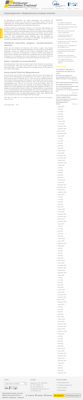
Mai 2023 (60, 202)
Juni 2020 (60, 280)
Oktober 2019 (61, 299)
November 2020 (62, 267)
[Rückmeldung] (1, 33)
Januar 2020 (61, 292)
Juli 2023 (60, 197)
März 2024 (60, 177)
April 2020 (60, 285)
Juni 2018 (60, 338)
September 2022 (62, 221)
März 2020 (60, 287)
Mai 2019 (60, 311)
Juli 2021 (60, 248)
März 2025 (60, 148)
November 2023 (62, 187)
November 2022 (62, 216)
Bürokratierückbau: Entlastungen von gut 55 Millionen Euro (67, 46)
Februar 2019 (61, 319)
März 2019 (60, 316)
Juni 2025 (60, 140)
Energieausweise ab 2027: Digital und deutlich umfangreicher (67, 42)
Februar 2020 (61, 289)
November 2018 (62, 326)
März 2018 (60, 346)
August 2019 (61, 304)
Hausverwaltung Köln (63, 382)
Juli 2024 (60, 167)
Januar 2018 (61, 350)
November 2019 (62, 297)
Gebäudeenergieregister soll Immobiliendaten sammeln (65, 35)
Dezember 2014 (62, 372)
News (17, 104)
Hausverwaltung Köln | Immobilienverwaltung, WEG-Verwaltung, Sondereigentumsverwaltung (20, 4)
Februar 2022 (61, 238)
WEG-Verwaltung (62, 387)
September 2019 (62, 302)
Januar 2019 (61, 321)
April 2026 (60, 116)
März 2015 (60, 370)
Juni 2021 (60, 250)
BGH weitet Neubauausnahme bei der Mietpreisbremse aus (67, 27)
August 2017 (61, 363)
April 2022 (60, 233)
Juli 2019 (60, 307)
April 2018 (60, 343)
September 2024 (62, 162)
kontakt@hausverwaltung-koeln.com (39, 388)
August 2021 (61, 245)
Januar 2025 (61, 153)
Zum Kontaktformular (35, 390)
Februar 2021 (61, 260)
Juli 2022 (60, 226)
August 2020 (61, 275)
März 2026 (60, 118)
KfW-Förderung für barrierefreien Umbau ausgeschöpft (66, 31)
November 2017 (62, 355)
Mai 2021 (60, 253)
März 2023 (60, 206)
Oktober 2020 (61, 270)
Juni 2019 (60, 309)
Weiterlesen (12, 397)
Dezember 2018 (62, 324)
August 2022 (61, 224)
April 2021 (60, 255)
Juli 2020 (60, 277)
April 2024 (60, 175)
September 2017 (62, 360)
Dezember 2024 (62, 155)
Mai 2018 (60, 341)
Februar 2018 (61, 348)
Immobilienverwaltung (28, 97)
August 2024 (61, 165)
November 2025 (62, 128)
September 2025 (62, 133)
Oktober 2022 (61, 219)
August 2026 (61, 106)
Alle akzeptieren (58, 395)
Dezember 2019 (62, 294)
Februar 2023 (61, 209)
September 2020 (62, 272)
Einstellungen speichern (73, 395)
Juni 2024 (60, 170)
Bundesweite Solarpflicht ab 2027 (66, 39)
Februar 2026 (61, 121)
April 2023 (60, 204)
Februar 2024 (61, 180)
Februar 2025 (61, 150)
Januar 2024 (61, 182)
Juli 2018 (60, 336)
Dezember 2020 (62, 265)
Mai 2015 (60, 368)
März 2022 (60, 236)
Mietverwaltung (62, 390)
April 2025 (60, 145)
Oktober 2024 (61, 160)
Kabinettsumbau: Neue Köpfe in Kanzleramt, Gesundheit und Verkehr (67, 56)
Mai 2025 (60, 143)
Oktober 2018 (61, 329)
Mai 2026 (60, 114)
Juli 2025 (60, 138)
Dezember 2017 (62, 353)
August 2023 (61, 194)
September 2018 (62, 331)
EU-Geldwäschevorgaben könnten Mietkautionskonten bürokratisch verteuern (66, 51)
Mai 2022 (60, 231)
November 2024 (62, 158)
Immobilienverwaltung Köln (65, 385)
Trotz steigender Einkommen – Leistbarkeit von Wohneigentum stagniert (66, 61)
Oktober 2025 (61, 131)
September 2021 (62, 243)
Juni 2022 (60, 228)
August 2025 (61, 136)
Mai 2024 (60, 172)
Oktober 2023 (61, 189)
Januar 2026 (61, 123)
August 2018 (61, 333)
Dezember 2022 (62, 214)
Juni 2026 (60, 111)
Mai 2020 (60, 282)
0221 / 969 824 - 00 (38, 385)
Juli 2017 (60, 365)
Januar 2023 (61, 211)
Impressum (21, 397)
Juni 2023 (60, 199)
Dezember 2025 (62, 126)
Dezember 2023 (62, 184)
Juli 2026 (60, 109)
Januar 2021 (61, 263)
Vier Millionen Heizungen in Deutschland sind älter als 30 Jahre (67, 23)
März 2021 (60, 258)
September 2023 (62, 192)
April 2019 (60, 314)
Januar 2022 (61, 241)
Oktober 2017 (61, 358)
